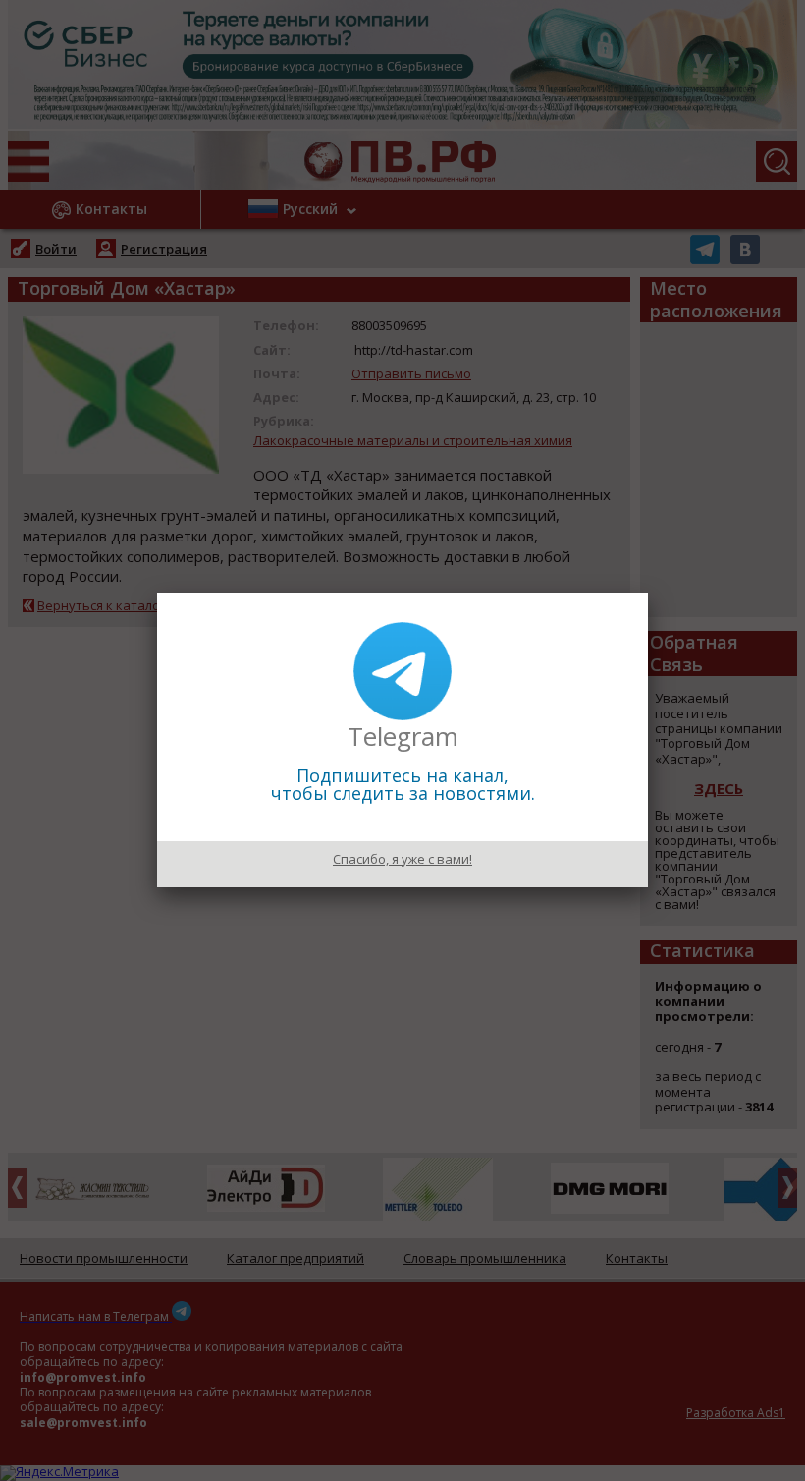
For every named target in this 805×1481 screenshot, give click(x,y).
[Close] (648, 592)
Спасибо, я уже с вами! (402, 859)
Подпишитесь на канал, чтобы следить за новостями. (403, 784)
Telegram (403, 736)
